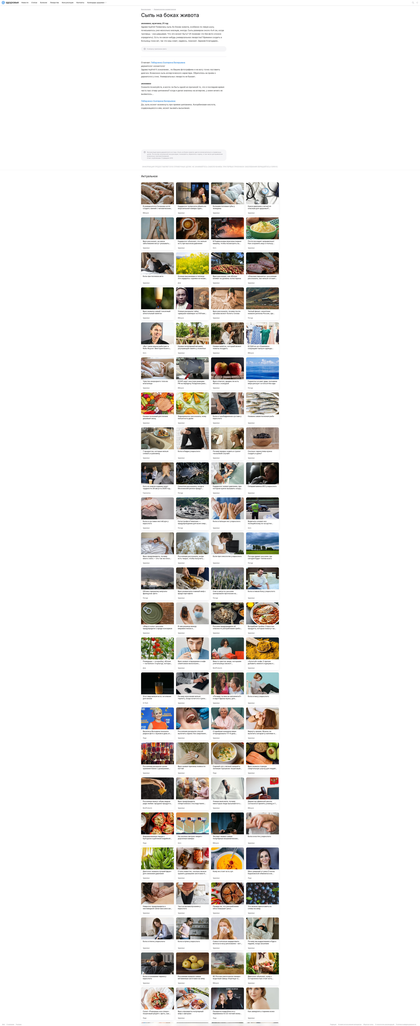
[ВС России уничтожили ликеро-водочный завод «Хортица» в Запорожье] (227, 968)
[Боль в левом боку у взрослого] (262, 583)
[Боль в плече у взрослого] (157, 933)
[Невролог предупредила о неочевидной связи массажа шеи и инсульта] (157, 898)
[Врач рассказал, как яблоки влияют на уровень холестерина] (227, 268)
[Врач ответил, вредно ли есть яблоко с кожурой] (227, 373)
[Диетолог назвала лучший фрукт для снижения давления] (157, 863)
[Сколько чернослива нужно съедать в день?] (262, 443)
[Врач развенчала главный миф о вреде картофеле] (192, 583)
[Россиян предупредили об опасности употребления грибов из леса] (227, 618)
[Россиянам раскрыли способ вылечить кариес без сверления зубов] (192, 723)
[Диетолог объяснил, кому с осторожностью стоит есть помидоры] (262, 968)
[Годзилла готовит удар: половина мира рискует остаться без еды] (262, 373)
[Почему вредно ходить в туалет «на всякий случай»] (227, 443)
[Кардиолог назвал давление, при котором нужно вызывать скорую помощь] (227, 478)
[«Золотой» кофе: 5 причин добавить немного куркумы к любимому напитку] (262, 653)
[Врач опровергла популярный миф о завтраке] (192, 1003)
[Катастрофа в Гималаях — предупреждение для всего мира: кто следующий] (192, 513)
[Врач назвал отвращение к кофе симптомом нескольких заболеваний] (192, 653)
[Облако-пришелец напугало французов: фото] (157, 583)
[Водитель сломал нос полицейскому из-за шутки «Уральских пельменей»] (262, 513)
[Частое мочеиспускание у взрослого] (192, 898)
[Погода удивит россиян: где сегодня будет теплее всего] (262, 548)
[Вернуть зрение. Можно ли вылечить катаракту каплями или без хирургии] (262, 723)
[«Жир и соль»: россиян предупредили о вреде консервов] (157, 618)
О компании (10, 1024)
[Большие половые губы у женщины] (227, 198)
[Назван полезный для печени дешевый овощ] (157, 408)
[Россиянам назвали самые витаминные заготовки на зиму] (192, 968)
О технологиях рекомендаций (384, 1024)
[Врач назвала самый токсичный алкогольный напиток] (157, 303)
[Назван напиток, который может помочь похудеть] (227, 338)
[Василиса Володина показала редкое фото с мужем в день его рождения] (157, 723)
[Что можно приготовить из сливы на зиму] (262, 898)
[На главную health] (12, 2)
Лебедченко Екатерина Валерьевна (168, 62)
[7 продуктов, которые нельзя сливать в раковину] (157, 443)
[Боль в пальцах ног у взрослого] (227, 513)
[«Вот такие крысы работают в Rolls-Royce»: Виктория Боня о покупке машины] (157, 338)
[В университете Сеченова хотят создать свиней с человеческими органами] (157, 198)
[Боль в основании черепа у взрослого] (157, 968)
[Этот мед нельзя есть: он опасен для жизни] (157, 688)
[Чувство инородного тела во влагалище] (157, 373)
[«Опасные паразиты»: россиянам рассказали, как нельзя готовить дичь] (262, 268)
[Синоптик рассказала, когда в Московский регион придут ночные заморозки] (192, 478)
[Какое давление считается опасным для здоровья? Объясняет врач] (262, 198)
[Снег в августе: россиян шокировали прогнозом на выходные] (227, 583)
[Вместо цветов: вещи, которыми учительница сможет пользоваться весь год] (227, 653)
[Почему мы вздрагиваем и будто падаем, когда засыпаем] (262, 933)
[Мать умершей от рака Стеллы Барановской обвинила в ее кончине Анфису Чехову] (262, 863)
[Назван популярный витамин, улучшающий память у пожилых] (192, 338)
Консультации (146, 9)
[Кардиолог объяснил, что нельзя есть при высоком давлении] (192, 233)
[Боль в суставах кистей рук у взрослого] (157, 513)
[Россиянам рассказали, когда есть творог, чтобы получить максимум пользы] (192, 548)
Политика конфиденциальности (406, 1024)
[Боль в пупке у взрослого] (192, 933)
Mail (3, 1024)
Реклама (18, 1024)
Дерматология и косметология (165, 9)
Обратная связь (368, 1024)
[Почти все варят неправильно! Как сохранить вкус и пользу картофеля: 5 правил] (262, 233)
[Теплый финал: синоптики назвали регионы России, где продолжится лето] (262, 303)
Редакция (333, 1024)
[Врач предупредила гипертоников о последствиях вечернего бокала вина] (192, 793)
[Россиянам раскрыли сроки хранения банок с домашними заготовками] (157, 758)
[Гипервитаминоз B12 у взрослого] (262, 478)
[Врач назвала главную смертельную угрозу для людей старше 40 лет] (262, 758)
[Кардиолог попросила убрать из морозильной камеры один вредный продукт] (192, 198)
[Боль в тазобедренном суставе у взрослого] (227, 408)
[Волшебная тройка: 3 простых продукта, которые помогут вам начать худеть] (262, 618)
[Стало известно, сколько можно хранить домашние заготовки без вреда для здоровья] (192, 863)
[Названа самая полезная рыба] (262, 408)
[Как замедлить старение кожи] (262, 1003)
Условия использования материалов (349, 1024)
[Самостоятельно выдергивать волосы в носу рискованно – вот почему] (227, 933)
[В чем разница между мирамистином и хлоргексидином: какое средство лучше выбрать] (192, 618)
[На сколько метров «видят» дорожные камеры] (192, 828)
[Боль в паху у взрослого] (262, 688)
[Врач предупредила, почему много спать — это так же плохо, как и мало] (157, 548)
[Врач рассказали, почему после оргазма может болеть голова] (227, 303)
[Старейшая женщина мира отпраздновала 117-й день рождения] (227, 723)
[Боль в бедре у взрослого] (192, 443)
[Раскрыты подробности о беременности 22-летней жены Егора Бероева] (227, 1003)
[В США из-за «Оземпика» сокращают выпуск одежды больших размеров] (262, 338)
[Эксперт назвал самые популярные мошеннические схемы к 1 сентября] (227, 828)
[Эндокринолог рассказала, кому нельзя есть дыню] (192, 408)
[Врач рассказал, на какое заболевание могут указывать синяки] (157, 233)
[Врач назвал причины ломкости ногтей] (192, 758)
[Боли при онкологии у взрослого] (227, 548)
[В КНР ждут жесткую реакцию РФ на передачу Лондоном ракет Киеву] (192, 373)
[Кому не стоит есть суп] (227, 863)
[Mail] (3, 2)
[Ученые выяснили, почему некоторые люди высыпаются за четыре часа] (227, 793)
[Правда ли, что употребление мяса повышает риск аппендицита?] (227, 898)
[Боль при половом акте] (157, 268)
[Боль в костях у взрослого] (262, 828)
